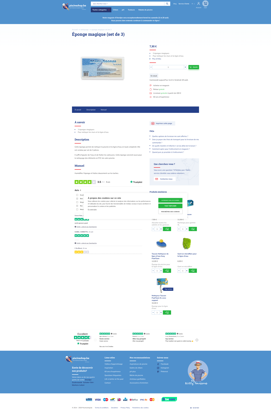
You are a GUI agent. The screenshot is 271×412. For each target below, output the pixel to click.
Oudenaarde (77, 382)
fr (192, 4)
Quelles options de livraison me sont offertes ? (170, 136)
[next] (137, 68)
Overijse (88, 380)
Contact (108, 383)
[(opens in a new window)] (194, 407)
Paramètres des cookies (140, 408)
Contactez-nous (166, 179)
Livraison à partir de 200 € (167, 93)
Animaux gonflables (137, 379)
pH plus (133, 371)
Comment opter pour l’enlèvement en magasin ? (171, 149)
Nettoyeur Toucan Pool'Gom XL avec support (159, 297)
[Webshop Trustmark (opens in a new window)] (173, 399)
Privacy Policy (125, 408)
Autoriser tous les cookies (170, 200)
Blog (174, 4)
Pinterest (164, 371)
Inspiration (109, 368)
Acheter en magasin (161, 85)
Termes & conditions (102, 408)
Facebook (164, 364)
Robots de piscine (145, 10)
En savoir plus (92, 209)
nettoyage (84, 29)
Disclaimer (114, 408)
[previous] (68, 68)
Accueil (75, 29)
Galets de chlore (136, 368)
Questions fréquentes (113, 375)
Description (90, 110)
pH (123, 10)
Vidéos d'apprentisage (114, 364)
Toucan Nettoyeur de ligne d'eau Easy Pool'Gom (160, 256)
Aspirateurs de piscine (138, 364)
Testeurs (131, 10)
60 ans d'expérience (161, 97)
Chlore (115, 10)
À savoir (78, 110)
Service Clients (184, 4)
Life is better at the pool (114, 379)
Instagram (165, 368)
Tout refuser (170, 206)
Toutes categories (99, 10)
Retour (158, 89)
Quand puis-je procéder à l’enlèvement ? (168, 152)
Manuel (104, 110)
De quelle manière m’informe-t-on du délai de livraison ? (174, 146)
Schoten (86, 382)
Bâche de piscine (136, 375)
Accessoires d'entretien (139, 383)
